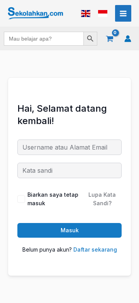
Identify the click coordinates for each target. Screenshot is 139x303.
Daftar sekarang (95, 249)
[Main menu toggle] (123, 13)
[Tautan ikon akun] (127, 38)
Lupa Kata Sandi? (102, 198)
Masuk (70, 230)
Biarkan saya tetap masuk (52, 198)
